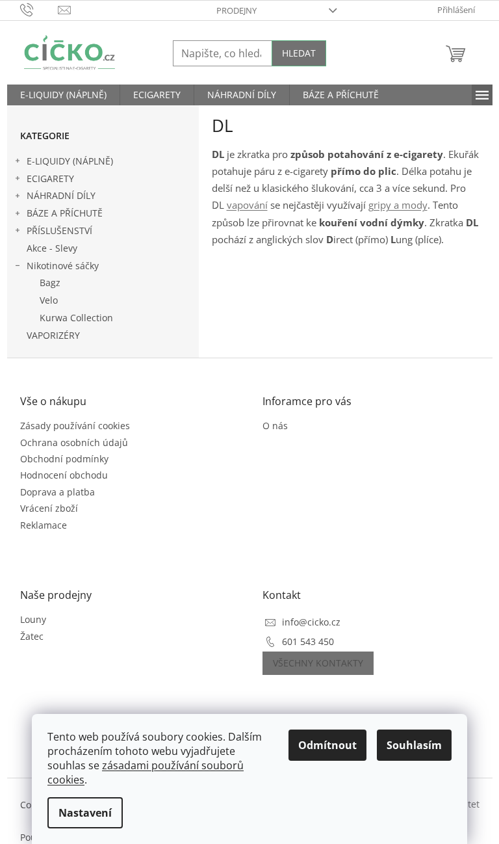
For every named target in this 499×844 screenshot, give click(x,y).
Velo (49, 300)
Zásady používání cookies (75, 425)
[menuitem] (63, 95)
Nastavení (85, 813)
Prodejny (236, 10)
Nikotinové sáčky (63, 265)
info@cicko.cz (311, 622)
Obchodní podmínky (64, 459)
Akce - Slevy (52, 248)
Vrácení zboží (49, 508)
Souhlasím (414, 745)
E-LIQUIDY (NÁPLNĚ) (70, 161)
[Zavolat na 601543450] (39, 9)
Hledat (299, 53)
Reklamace (43, 525)
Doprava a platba (57, 492)
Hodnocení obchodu (64, 475)
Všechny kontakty (318, 663)
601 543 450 (308, 641)
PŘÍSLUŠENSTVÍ (59, 230)
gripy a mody (398, 205)
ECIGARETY (50, 178)
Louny (33, 619)
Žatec (32, 636)
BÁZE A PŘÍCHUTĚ (65, 213)
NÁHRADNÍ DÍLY (61, 195)
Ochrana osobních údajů (74, 442)
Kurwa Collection (76, 317)
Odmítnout (327, 745)
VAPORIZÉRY (53, 335)
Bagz (50, 282)
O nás (275, 425)
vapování (247, 205)
